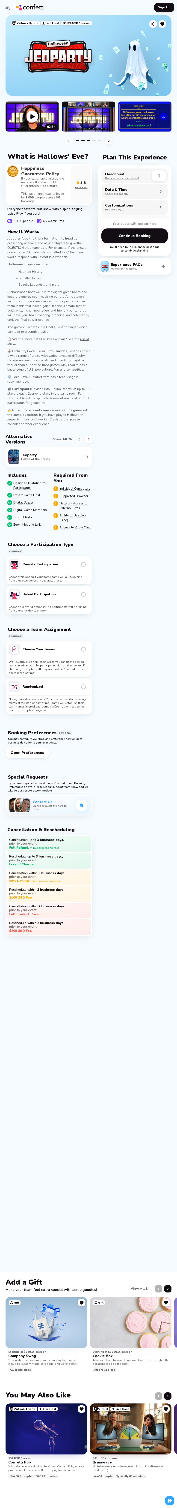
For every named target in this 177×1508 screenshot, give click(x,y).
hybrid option (33, 607)
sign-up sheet (37, 662)
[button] (7, 7)
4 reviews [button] (81, 187)
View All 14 (140, 1288)
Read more (48, 186)
